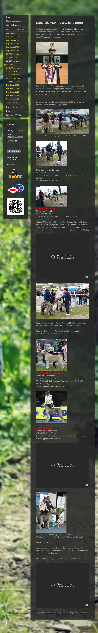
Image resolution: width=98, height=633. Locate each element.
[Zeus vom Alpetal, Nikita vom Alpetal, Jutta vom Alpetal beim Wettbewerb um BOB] (62, 121)
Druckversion (14, 623)
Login (89, 623)
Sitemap (25, 623)
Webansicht (87, 626)
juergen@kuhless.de (15, 137)
